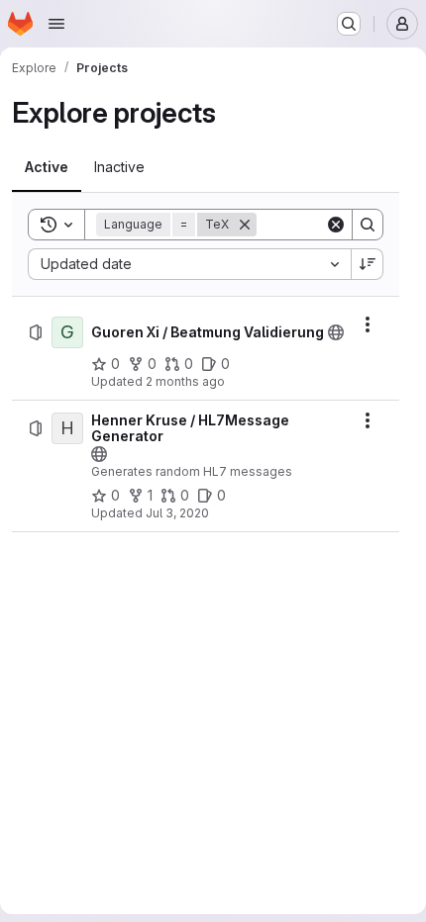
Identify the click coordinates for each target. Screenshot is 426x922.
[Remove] (245, 224)
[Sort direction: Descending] (367, 264)
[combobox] (189, 264)
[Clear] (336, 224)
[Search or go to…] (349, 24)
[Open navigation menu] (56, 24)
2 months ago (185, 381)
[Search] (367, 224)
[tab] (46, 167)
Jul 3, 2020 (177, 513)
